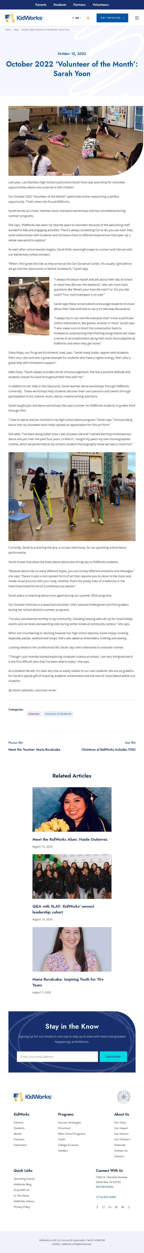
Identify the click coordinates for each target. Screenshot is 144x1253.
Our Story (120, 1122)
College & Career (68, 1145)
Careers (119, 1156)
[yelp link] (128, 1207)
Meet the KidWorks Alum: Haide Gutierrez (69, 839)
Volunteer (34, 713)
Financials (120, 1145)
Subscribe (113, 1057)
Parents (40, 4)
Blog (16, 29)
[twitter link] (116, 1207)
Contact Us (121, 1150)
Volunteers (101, 4)
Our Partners (122, 1139)
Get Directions (104, 1186)
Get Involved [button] (110, 18)
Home (8, 29)
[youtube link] (122, 1207)
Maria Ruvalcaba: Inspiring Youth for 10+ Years (68, 982)
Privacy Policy (22, 1207)
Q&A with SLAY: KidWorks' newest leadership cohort (63, 909)
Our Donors (121, 1133)
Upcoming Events (24, 1178)
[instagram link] (103, 1207)
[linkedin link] (110, 1207)
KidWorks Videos (24, 1201)
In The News (21, 1195)
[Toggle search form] (88, 18)
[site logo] (24, 18)
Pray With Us (22, 1190)
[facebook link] (97, 1207)
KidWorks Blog (22, 1184)
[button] (77, 18)
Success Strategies (69, 1122)
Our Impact (121, 1128)
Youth (61, 1139)
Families (63, 1150)
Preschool (64, 1128)
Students (60, 4)
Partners (79, 4)
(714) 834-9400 (106, 1197)
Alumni (17, 1133)
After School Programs (72, 1133)
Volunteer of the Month (58, 713)
